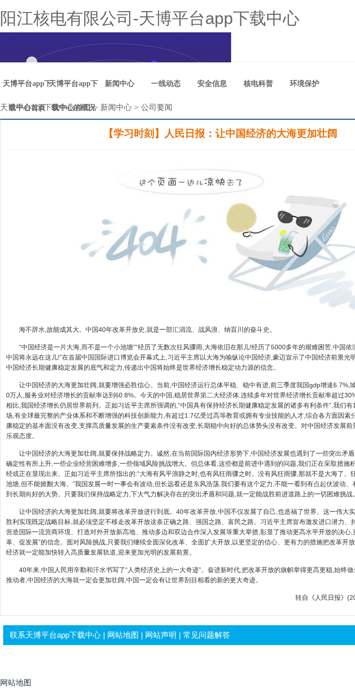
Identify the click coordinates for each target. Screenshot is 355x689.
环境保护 (304, 83)
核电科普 (258, 83)
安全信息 (212, 83)
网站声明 (161, 635)
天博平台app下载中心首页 (27, 87)
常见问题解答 (206, 635)
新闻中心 (120, 83)
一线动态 (166, 83)
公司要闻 (156, 107)
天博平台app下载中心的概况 (73, 87)
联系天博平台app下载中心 (55, 635)
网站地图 (123, 635)
